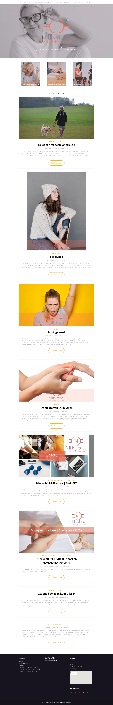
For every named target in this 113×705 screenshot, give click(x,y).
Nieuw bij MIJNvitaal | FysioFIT (56, 483)
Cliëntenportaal (70, 49)
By (52, 148)
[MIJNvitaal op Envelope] (83, 692)
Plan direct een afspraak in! (49, 49)
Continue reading (56, 163)
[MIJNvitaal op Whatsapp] (87, 692)
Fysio (51, 141)
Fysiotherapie (67, 2)
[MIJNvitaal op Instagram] (75, 692)
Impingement (56, 332)
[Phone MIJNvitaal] (79, 692)
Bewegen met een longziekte (56, 144)
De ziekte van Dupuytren (57, 407)
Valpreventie (59, 2)
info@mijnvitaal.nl (23, 663)
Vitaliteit (59, 141)
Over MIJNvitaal (77, 6)
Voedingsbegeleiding (78, 2)
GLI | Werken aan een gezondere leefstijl (33, 2)
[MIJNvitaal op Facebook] (71, 692)
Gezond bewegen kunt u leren (56, 593)
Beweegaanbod (49, 2)
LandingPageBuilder (59, 702)
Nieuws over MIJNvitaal (54, 480)
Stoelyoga (56, 256)
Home (20, 2)
